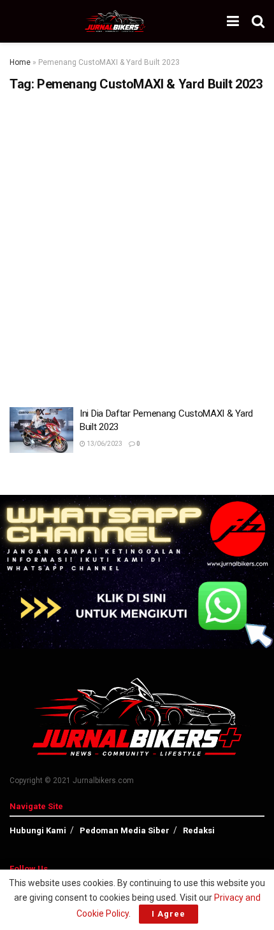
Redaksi (199, 830)
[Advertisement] (137, 245)
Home (20, 62)
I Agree (168, 914)
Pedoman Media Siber (124, 830)
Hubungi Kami (38, 830)
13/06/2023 (103, 443)
